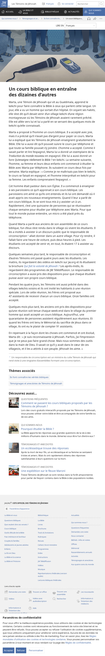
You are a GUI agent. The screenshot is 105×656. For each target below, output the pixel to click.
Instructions (43, 557)
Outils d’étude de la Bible (14, 532)
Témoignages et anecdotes (31, 18)
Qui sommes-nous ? (10, 18)
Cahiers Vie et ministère (47, 545)
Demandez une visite (79, 532)
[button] (27, 12)
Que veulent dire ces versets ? (16, 524)
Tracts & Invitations (46, 532)
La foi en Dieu (9, 553)
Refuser (21, 650)
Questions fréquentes (80, 528)
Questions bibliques (12, 520)
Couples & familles (11, 541)
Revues (41, 541)
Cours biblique (10, 528)
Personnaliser (36, 650)
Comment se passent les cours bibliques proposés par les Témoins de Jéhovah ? (56, 404)
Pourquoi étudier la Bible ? (37, 429)
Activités (74, 556)
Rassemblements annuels (81, 552)
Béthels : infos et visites (80, 540)
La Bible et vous (10, 515)
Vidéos (40, 565)
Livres (40, 524)
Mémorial (75, 548)
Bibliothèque (43, 515)
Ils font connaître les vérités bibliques (52, 18)
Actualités (75, 515)
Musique (41, 569)
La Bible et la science (12, 557)
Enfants (7, 549)
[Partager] (94, 18)
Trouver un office (37, 592)
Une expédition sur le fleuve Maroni (43, 471)
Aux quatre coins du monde (82, 564)
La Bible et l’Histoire (12, 561)
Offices (74, 544)
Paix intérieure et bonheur (15, 537)
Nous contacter (77, 536)
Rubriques (42, 537)
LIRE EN (60, 25)
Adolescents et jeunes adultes (16, 545)
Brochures (42, 528)
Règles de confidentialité (78, 642)
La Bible (41, 520)
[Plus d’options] (100, 18)
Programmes (43, 549)
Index (40, 553)
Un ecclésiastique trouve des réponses (45, 448)
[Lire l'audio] (88, 18)
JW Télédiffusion (44, 561)
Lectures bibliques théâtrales (49, 580)
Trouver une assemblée (59, 593)
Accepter (8, 650)
